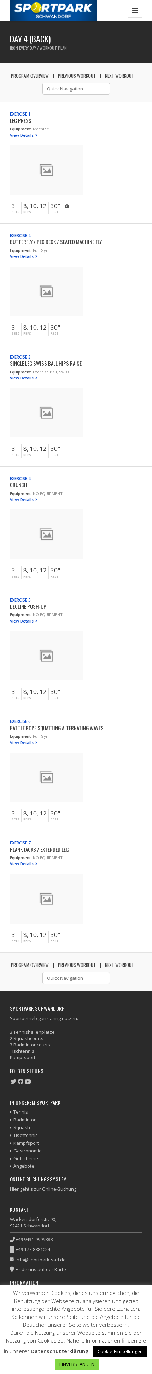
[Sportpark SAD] (53, 10)
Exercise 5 (20, 600)
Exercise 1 (20, 114)
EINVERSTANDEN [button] (76, 1364)
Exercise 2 (20, 235)
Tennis (20, 1112)
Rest (54, 212)
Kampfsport (26, 1143)
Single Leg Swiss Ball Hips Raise (46, 363)
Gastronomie (27, 1151)
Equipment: (21, 128)
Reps (27, 212)
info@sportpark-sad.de (41, 1259)
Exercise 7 (20, 842)
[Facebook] (20, 1081)
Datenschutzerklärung (60, 1351)
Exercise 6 (20, 721)
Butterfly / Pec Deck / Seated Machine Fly (56, 242)
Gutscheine (25, 1158)
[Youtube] (28, 1081)
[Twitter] (13, 1081)
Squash (21, 1127)
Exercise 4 (20, 478)
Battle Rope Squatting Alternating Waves (57, 728)
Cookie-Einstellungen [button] (120, 1351)
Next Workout (119, 75)
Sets (15, 212)
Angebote (23, 1166)
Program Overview (30, 75)
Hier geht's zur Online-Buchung (43, 1189)
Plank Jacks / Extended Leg (39, 849)
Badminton (25, 1119)
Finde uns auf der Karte (41, 1269)
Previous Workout (77, 75)
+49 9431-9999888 (34, 1239)
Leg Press (20, 120)
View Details (22, 135)
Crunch (18, 485)
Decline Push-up (28, 606)
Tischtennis (25, 1135)
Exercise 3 (20, 357)
